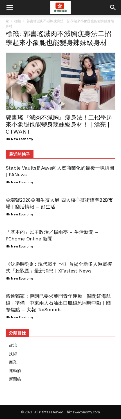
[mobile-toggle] (10, 7)
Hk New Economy (19, 139)
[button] (113, 7)
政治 (13, 345)
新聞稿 (15, 379)
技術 (13, 353)
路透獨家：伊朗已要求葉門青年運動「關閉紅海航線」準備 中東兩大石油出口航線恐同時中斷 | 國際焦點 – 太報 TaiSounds (58, 302)
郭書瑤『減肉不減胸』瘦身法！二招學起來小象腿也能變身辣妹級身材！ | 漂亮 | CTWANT (59, 124)
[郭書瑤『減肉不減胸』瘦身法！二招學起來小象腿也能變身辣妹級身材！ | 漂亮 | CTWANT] (60, 81)
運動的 (15, 370)
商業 (13, 362)
